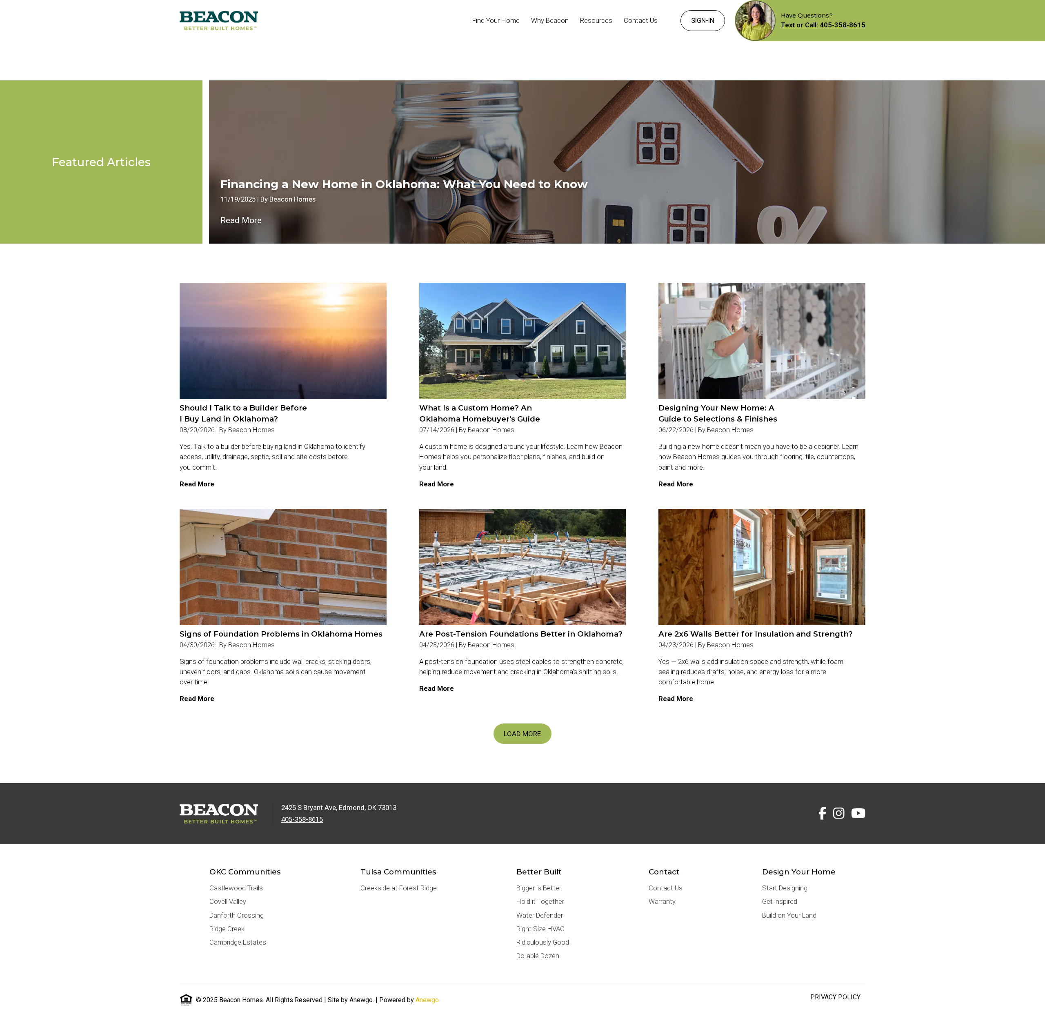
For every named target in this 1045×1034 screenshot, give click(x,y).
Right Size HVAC (540, 929)
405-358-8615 (302, 819)
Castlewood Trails (236, 888)
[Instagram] (839, 813)
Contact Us (666, 888)
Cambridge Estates (237, 942)
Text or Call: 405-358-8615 (823, 25)
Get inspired (779, 901)
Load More (522, 734)
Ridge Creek (227, 929)
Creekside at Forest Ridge (398, 888)
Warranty (662, 901)
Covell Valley (227, 901)
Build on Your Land (789, 915)
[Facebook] (822, 813)
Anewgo (427, 1000)
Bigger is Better (538, 888)
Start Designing (784, 888)
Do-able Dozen (537, 956)
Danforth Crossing (236, 915)
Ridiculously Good (542, 942)
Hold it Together (540, 901)
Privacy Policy (835, 997)
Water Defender (539, 915)
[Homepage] (219, 20)
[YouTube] (858, 813)
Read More (241, 220)
